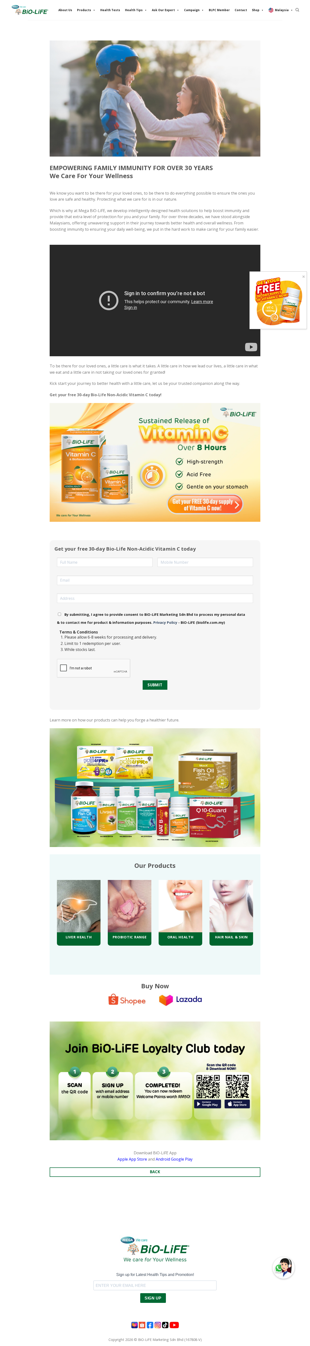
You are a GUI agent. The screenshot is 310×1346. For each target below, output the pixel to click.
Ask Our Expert (163, 10)
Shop (255, 10)
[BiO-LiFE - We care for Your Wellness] (30, 10)
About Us (65, 10)
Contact (241, 10)
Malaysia (282, 10)
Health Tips (134, 10)
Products (84, 10)
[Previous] (50, 906)
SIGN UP (153, 1298)
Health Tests (110, 10)
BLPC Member (219, 10)
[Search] (297, 10)
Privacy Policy (164, 622)
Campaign (192, 10)
